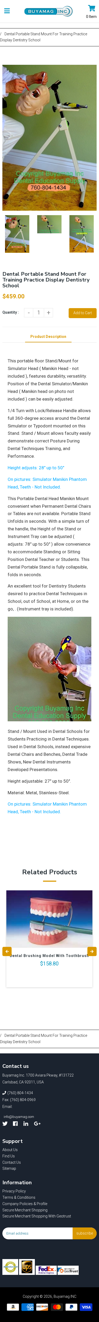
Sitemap (9, 1168)
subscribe (84, 1233)
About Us (10, 1150)
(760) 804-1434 (20, 1093)
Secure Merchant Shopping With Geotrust (36, 1216)
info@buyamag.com (19, 1117)
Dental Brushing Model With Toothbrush (49, 956)
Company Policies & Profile (24, 1204)
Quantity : (10, 312)
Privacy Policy (14, 1191)
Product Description (48, 336)
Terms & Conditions (18, 1197)
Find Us (8, 1156)
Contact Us (11, 1162)
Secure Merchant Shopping (25, 1210)
